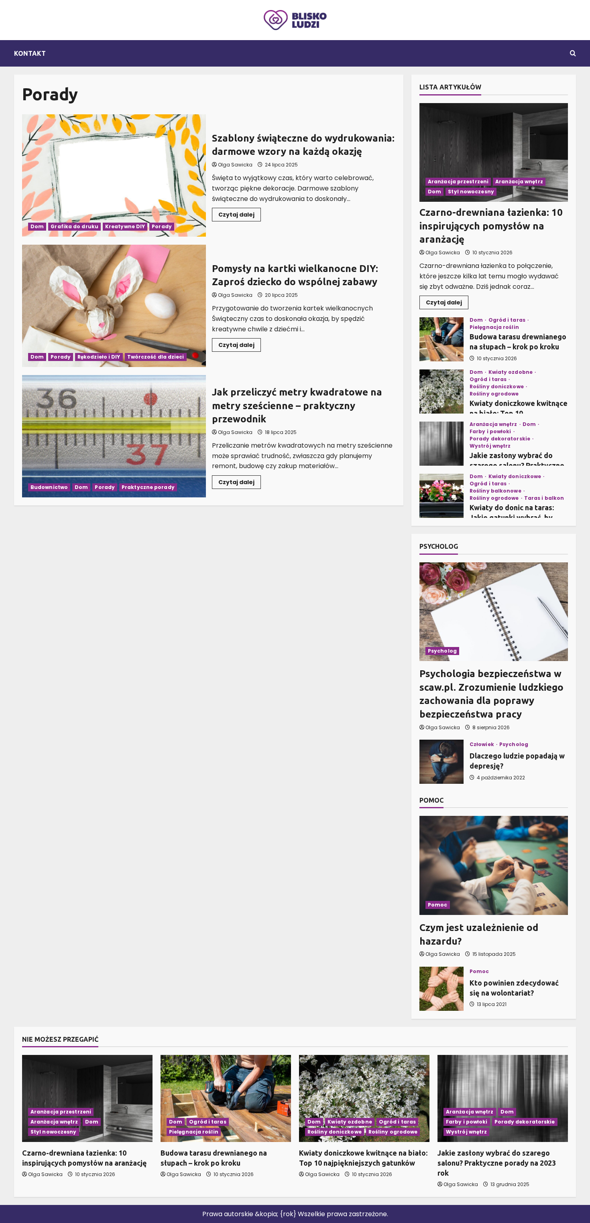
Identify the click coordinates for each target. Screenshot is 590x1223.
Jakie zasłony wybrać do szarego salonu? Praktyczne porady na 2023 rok (441, 444)
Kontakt (30, 53)
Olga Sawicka (235, 164)
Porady (162, 226)
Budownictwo (49, 487)
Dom (37, 226)
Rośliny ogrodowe (494, 393)
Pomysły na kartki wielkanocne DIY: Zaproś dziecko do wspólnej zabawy (114, 306)
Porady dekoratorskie (500, 438)
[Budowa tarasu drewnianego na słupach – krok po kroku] (226, 1098)
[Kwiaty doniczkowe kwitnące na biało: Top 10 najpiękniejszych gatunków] (364, 1098)
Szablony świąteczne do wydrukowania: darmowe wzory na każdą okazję (114, 175)
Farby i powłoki (491, 431)
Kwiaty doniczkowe (515, 476)
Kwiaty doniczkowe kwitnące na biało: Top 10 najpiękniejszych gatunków (441, 391)
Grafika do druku (74, 226)
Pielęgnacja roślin (494, 327)
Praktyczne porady (148, 487)
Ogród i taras (507, 320)
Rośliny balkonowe (496, 491)
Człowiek (482, 744)
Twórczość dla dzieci (155, 356)
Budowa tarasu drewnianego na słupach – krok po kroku (441, 339)
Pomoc (438, 904)
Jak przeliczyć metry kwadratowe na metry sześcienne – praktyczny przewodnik (114, 436)
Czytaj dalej (239, 215)
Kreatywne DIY (125, 226)
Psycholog (442, 650)
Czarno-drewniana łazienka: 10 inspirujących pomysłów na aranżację (491, 226)
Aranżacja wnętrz (519, 181)
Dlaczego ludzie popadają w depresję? (441, 762)
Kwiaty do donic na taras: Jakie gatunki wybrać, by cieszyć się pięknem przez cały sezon (441, 496)
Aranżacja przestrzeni (458, 181)
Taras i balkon (544, 498)
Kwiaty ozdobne (511, 372)
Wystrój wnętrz (490, 446)
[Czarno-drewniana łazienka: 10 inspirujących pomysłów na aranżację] (493, 152)
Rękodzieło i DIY (98, 356)
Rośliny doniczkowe (497, 386)
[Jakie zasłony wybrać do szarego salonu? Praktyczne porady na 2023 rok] (502, 1098)
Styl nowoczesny (471, 191)
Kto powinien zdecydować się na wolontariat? (441, 989)
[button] (573, 53)
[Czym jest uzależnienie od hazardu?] (493, 865)
